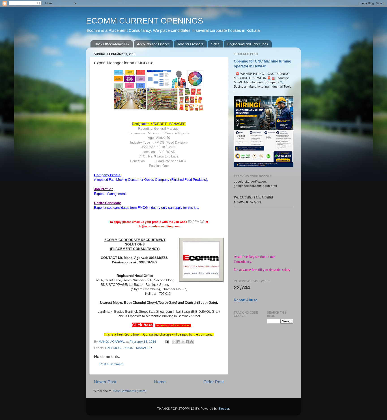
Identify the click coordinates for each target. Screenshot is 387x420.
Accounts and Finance (153, 44)
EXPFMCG (113, 348)
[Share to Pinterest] (191, 342)
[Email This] (174, 342)
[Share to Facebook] (187, 342)
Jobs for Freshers (190, 44)
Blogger (223, 408)
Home (160, 381)
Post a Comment (111, 364)
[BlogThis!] (178, 342)
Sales (215, 44)
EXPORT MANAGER (137, 348)
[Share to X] (183, 342)
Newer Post (105, 381)
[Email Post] (166, 341)
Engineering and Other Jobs (247, 44)
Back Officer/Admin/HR (112, 44)
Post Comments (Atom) (129, 391)
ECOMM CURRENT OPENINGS (144, 20)
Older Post (213, 381)
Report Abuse (245, 300)
